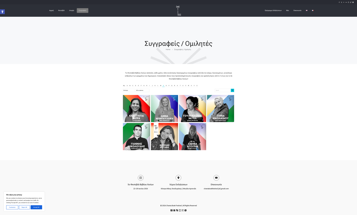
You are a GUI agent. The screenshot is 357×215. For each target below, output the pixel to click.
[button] (2, 11)
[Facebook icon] (339, 2)
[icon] (350, 2)
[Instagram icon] (348, 2)
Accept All (36, 207)
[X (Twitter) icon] (341, 2)
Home (168, 49)
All (124, 85)
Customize (12, 207)
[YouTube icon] (344, 2)
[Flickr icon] (346, 2)
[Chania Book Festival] (178, 10)
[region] (24, 201)
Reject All (24, 207)
